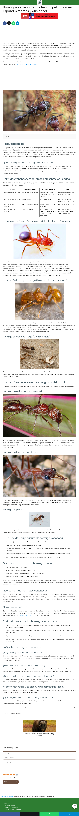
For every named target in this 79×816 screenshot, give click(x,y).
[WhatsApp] (13, 23)
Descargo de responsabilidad (12, 809)
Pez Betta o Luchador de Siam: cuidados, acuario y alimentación (60, 708)
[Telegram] (17, 23)
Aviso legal (7, 803)
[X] (9, 23)
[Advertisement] (39, 33)
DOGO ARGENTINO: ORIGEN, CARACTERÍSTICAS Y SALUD (19, 708)
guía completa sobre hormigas (26, 64)
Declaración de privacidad (11, 807)
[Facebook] (5, 23)
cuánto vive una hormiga (27, 615)
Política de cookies (9, 805)
